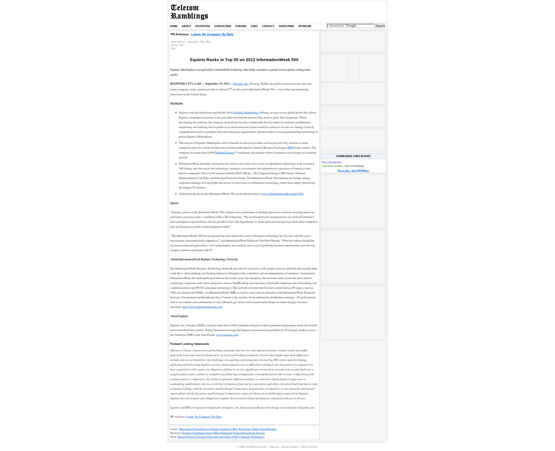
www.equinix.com (227, 335)
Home (174, 26)
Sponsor (304, 26)
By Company (211, 34)
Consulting (222, 26)
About (186, 26)
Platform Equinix (225, 152)
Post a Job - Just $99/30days (353, 170)
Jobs (254, 26)
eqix (181, 45)
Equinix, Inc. (241, 84)
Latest (196, 34)
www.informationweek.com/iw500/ (283, 194)
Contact (268, 26)
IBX (290, 147)
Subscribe (286, 26)
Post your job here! (332, 162)
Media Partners (290, 447)
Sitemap (274, 447)
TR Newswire (189, 12)
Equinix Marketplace (246, 112)
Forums (240, 26)
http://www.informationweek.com (202, 307)
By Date (227, 34)
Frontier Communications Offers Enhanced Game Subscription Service (223, 433)
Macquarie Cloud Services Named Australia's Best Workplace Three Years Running (228, 429)
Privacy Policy (309, 447)
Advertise (202, 26)
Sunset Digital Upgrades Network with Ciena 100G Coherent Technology (221, 437)
